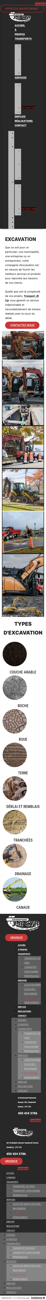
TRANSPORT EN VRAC (24, 1186)
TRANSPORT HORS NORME (26, 1191)
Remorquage (29, 73)
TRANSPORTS (23, 38)
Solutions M (38, 1297)
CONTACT (21, 125)
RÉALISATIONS (24, 120)
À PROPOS (22, 949)
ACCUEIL (20, 25)
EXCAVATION (28, 107)
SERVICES (21, 77)
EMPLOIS (20, 116)
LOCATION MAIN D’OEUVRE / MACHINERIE (28, 94)
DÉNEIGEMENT (29, 112)
